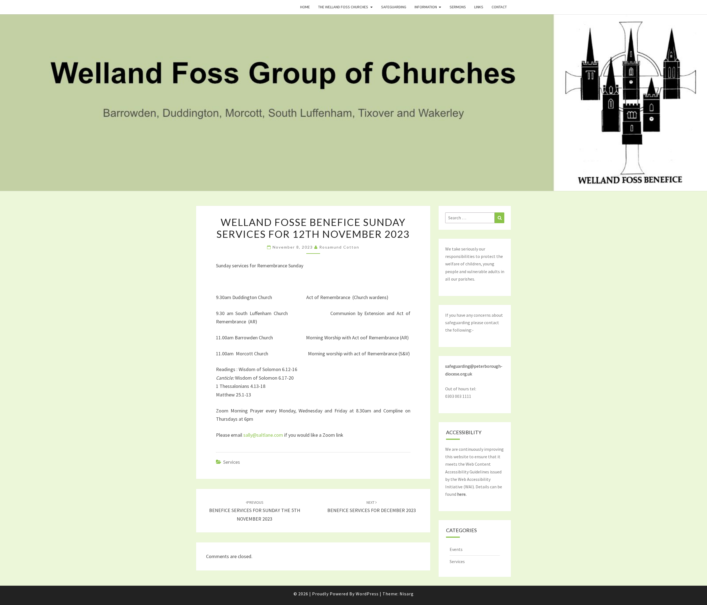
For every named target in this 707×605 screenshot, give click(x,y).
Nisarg (407, 593)
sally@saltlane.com (263, 435)
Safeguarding (393, 6)
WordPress (367, 593)
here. (461, 494)
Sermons (458, 6)
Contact (499, 6)
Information (426, 6)
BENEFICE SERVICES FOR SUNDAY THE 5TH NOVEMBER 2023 (254, 511)
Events (456, 549)
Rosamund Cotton (339, 247)
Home (305, 6)
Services (231, 462)
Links (478, 6)
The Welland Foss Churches (343, 6)
